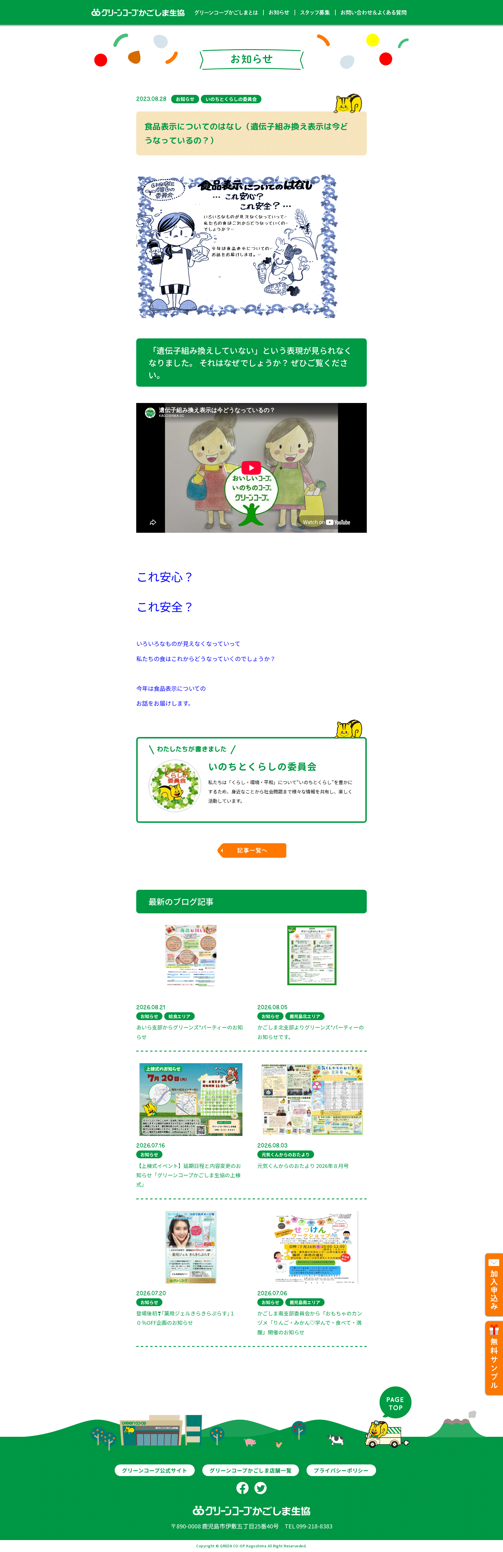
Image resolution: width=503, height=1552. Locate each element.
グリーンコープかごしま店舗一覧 (251, 1470)
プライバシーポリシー (341, 1470)
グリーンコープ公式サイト (154, 1470)
